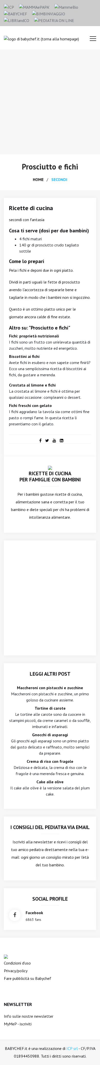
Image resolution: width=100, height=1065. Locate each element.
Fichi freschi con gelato (30, 405)
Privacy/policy (15, 970)
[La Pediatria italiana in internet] (54, 19)
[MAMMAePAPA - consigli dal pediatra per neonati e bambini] (34, 6)
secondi (59, 179)
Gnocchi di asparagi (50, 734)
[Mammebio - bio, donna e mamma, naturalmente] (66, 6)
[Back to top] (88, 1053)
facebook (34, 912)
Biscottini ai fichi (24, 356)
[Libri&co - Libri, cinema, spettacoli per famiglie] (16, 19)
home (38, 179)
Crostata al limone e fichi (32, 385)
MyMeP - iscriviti (18, 1023)
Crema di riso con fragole (50, 761)
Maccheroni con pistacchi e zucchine (50, 687)
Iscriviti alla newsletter (33, 841)
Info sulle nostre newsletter (28, 1016)
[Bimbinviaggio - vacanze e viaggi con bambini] (48, 13)
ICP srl (72, 1048)
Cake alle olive (50, 781)
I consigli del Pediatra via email (50, 827)
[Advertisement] (50, 102)
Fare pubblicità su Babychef (27, 978)
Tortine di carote (50, 708)
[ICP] (9, 6)
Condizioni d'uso (17, 963)
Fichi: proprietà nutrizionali (34, 335)
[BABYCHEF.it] (50, 467)
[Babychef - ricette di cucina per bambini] (15, 13)
